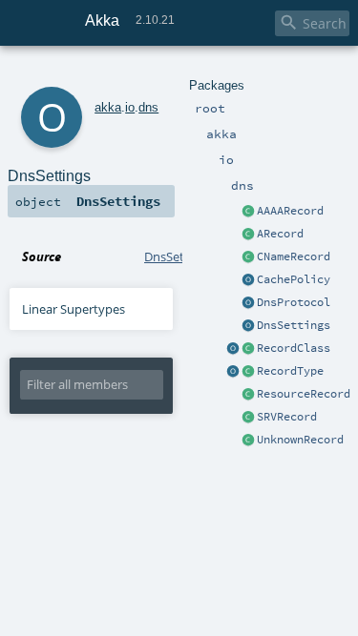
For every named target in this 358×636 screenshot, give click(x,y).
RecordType (290, 371)
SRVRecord (287, 416)
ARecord (280, 233)
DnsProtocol (293, 302)
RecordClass (293, 348)
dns (148, 107)
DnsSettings (293, 325)
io (130, 107)
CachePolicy (293, 279)
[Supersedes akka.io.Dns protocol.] (248, 303)
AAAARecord (290, 210)
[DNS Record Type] (248, 372)
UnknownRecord (300, 439)
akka (108, 107)
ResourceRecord (303, 393)
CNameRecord (293, 256)
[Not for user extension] (248, 394)
